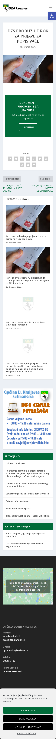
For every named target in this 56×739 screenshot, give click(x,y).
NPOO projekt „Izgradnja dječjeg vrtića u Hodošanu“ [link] (26, 535)
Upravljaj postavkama (28, 726)
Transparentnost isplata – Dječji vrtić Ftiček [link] (28, 515)
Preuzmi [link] (28, 127)
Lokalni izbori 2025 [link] (15, 463)
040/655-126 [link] (9, 660)
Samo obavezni (28, 718)
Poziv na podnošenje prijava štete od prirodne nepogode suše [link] (26, 237)
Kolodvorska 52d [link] (11, 636)
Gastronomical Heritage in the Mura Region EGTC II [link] (24, 545)
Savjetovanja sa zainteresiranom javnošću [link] (27, 493)
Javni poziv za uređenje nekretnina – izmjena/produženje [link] (26, 323)
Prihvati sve (28, 710)
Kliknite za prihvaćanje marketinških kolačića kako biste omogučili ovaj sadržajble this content (28, 586)
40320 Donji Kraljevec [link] (14, 639)
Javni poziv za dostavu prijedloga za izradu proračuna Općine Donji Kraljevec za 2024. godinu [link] (28, 280)
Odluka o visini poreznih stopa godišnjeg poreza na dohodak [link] (27, 485)
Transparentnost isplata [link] (18, 508)
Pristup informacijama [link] (17, 501)
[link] (52, 16)
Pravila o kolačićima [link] (26, 733)
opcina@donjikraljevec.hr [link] (16, 650)
